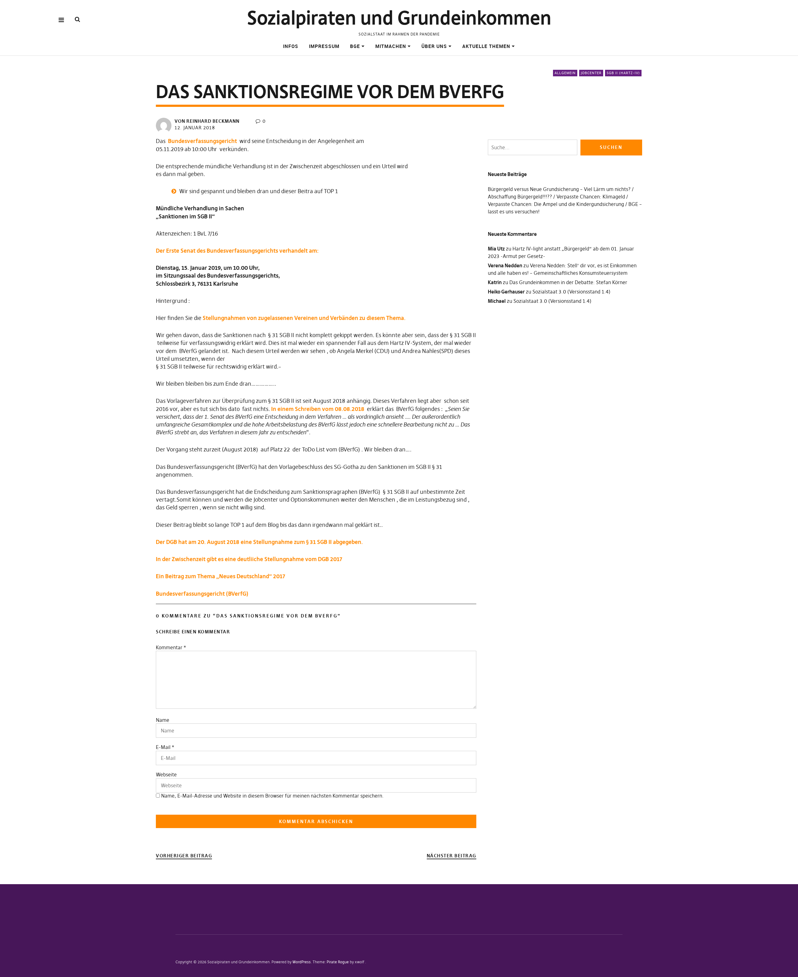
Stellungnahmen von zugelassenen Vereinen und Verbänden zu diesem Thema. (304, 318)
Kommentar (171, 647)
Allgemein (565, 73)
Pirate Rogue (338, 962)
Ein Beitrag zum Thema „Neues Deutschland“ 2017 (220, 576)
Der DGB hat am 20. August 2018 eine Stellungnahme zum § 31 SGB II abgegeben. (259, 542)
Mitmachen (390, 46)
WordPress (301, 962)
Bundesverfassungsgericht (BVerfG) (202, 593)
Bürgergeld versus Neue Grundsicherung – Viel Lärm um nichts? (559, 189)
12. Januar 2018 (195, 128)
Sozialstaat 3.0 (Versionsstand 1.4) (571, 291)
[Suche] (77, 19)
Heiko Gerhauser (506, 291)
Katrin (495, 282)
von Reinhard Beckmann (207, 121)
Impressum (324, 46)
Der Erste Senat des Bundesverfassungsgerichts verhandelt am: (237, 250)
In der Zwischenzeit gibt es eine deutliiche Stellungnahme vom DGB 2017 (249, 559)
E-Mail (163, 747)
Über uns (434, 46)
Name (162, 720)
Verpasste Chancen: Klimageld (590, 196)
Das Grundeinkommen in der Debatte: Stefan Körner (568, 282)
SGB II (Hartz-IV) (623, 73)
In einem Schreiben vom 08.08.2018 (317, 408)
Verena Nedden (505, 265)
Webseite (166, 774)
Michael (497, 301)
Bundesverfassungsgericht (202, 141)
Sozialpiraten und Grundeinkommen (399, 18)
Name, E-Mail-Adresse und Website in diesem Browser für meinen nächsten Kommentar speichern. (272, 796)
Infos (290, 46)
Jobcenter (591, 73)
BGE (355, 46)
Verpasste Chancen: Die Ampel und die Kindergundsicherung (556, 204)
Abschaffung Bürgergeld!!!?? (520, 196)
